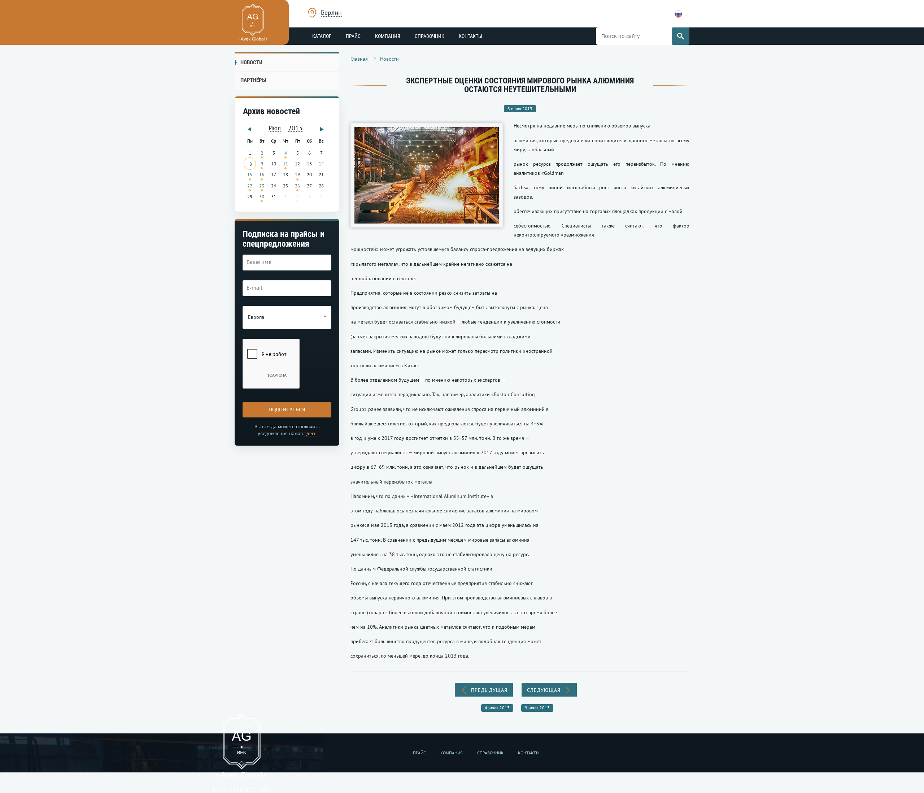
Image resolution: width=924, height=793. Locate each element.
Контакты (470, 36)
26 (297, 185)
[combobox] (331, 13)
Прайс (353, 36)
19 (297, 174)
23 (261, 185)
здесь (310, 433)
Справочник (429, 36)
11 (285, 163)
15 (249, 174)
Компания (387, 36)
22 (249, 185)
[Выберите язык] (682, 14)
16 (261, 174)
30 (261, 196)
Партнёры (253, 80)
